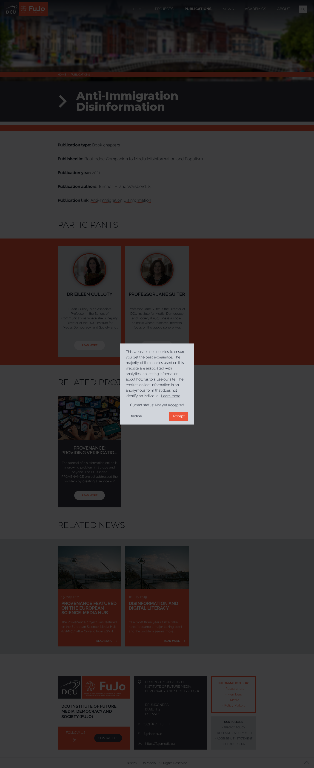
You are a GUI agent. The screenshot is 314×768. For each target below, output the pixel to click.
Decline (135, 416)
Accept (178, 416)
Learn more (170, 396)
